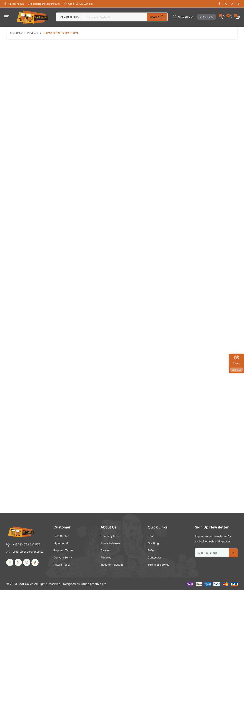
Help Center (61, 536)
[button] (6, 16)
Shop (151, 536)
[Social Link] (219, 4)
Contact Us (155, 557)
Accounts (208, 17)
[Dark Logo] (32, 17)
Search (154, 17)
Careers (106, 550)
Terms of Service (158, 564)
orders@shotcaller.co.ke (28, 551)
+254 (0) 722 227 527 (80, 4)
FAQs (151, 550)
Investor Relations (112, 564)
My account (60, 543)
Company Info (109, 536)
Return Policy (61, 564)
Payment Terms (63, 550)
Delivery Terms (63, 557)
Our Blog (153, 543)
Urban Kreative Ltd (93, 584)
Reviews (106, 557)
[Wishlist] (33, 430)
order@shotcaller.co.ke (46, 4)
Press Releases (110, 543)
